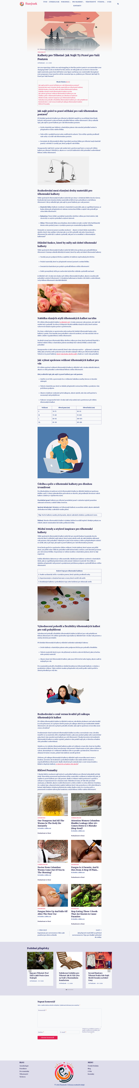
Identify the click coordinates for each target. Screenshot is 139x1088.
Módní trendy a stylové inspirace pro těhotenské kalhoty (56, 97)
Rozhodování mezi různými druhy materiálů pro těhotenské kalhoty (60, 87)
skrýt (67, 82)
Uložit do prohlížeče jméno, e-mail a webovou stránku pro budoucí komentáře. (91, 1030)
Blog (89, 1069)
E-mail (63, 1032)
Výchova (22, 1077)
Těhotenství (91, 2)
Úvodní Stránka (93, 1066)
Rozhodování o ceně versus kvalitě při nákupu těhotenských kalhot (60, 102)
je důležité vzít (65, 322)
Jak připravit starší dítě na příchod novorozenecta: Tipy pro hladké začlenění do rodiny (86, 933)
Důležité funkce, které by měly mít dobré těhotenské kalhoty (57, 89)
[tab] (66, 989)
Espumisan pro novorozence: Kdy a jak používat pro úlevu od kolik (51, 932)
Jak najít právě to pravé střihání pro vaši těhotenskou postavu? (58, 85)
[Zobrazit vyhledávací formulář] (118, 3)
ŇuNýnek (42, 63)
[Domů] (38, 49)
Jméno (41, 1032)
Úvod (45, 2)
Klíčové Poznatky (44, 104)
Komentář (42, 1010)
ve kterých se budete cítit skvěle (67, 764)
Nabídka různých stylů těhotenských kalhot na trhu (55, 91)
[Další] (109, 970)
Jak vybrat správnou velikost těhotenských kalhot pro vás (57, 93)
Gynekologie (54, 2)
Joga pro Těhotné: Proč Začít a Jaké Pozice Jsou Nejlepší (39, 975)
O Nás (109, 2)
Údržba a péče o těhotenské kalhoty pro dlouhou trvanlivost (57, 95)
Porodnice (23, 1069)
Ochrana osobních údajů (76, 1085)
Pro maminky (24, 1071)
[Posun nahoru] (135, 1085)
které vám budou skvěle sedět (67, 354)
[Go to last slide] (30, 970)
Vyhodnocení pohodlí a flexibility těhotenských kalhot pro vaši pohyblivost (63, 100)
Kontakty (77, 6)
